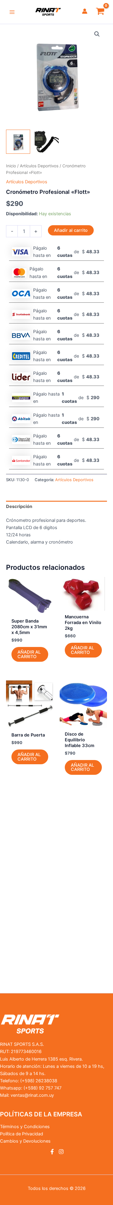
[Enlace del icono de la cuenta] (84, 11)
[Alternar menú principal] (12, 12)
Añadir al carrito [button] (29, 654)
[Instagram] (61, 1151)
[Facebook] (52, 1151)
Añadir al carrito (71, 230)
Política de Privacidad (21, 1134)
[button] (97, 34)
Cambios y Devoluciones (25, 1141)
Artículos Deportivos (39, 165)
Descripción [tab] (19, 506)
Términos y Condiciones (25, 1126)
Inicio (11, 165)
